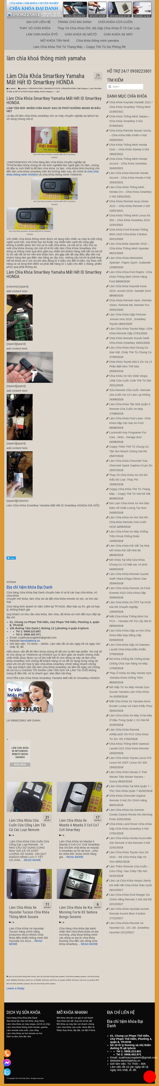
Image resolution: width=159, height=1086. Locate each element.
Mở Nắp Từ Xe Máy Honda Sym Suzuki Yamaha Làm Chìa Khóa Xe (129, 692)
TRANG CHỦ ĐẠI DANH (74, 22)
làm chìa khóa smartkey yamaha (18, 983)
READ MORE (20, 764)
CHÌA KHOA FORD (35, 88)
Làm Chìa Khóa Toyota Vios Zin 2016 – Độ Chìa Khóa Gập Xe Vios (129, 857)
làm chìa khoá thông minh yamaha (43, 983)
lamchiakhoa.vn (30, 640)
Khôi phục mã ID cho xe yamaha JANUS (56, 980)
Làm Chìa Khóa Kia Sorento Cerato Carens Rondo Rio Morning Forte (130, 814)
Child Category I (83, 88)
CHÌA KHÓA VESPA (68, 88)
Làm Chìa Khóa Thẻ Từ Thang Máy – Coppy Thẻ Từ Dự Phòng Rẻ (79, 47)
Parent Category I (46, 92)
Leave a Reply (15, 988)
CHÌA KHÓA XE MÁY (118, 34)
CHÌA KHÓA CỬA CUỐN (115, 22)
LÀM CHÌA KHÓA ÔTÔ (42, 34)
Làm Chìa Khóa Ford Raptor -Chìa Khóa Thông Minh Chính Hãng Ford (130, 277)
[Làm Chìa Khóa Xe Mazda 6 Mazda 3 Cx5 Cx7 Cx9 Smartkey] (79, 796)
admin (13, 88)
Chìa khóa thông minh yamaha (97, 40)
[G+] (54, 544)
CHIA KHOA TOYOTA (52, 88)
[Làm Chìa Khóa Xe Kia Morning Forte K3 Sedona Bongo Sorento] (79, 883)
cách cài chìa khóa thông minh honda (22, 976)
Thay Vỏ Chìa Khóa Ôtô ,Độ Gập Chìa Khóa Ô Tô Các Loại (98, 28)
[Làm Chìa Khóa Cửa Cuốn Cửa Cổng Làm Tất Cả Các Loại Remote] (29, 796)
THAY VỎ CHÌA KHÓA (34, 28)
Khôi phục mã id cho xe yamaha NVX (85, 980)
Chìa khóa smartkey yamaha (76, 976)
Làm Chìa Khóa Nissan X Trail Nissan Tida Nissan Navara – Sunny (128, 777)
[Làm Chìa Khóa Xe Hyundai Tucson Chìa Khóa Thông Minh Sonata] (29, 883)
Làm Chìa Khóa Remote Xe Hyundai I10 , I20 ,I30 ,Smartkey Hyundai (129, 928)
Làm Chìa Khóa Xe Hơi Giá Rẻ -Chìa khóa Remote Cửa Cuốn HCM (129, 522)
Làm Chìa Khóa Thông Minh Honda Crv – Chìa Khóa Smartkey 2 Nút (130, 192)
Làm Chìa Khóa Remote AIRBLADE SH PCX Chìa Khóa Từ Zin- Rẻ (128, 734)
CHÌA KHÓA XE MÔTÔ (81, 34)
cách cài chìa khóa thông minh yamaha (50, 976)
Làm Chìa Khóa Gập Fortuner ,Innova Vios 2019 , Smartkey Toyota (127, 319)
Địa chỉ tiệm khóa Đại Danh (29, 587)
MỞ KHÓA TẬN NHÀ (54, 40)
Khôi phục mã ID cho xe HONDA (29, 980)
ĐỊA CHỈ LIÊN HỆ (39, 22)
